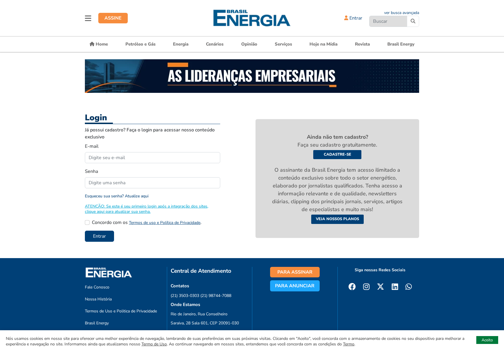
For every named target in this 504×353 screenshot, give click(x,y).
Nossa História (98, 299)
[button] (88, 18)
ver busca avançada (401, 12)
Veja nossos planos (337, 219)
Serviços (283, 44)
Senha (91, 171)
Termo (348, 344)
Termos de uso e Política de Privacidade (164, 222)
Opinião (249, 44)
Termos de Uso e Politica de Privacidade (121, 311)
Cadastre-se (337, 154)
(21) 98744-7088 (215, 295)
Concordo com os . (147, 222)
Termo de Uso (154, 344)
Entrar (355, 18)
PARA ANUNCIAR (294, 286)
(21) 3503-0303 (185, 295)
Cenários (214, 44)
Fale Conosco (97, 287)
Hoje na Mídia (323, 44)
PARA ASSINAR (294, 272)
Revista (362, 44)
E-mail (92, 146)
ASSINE (113, 18)
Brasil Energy (400, 44)
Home (101, 44)
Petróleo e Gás (140, 44)
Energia (180, 44)
